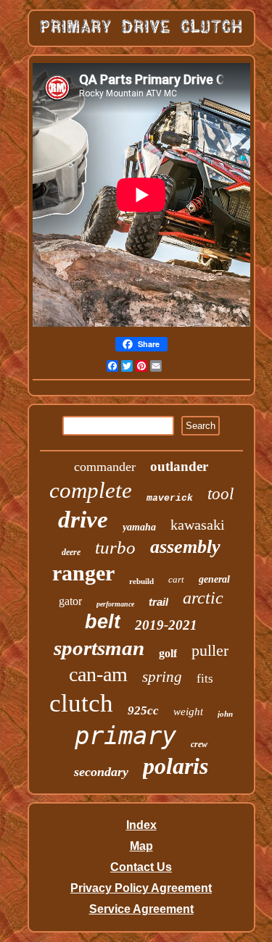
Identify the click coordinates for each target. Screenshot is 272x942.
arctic (203, 597)
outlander (179, 466)
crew (199, 744)
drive (83, 520)
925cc (143, 710)
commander (105, 466)
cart (176, 579)
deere (71, 552)
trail (158, 602)
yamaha (139, 527)
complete (90, 490)
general (214, 579)
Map (141, 846)
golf (168, 653)
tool (220, 494)
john (225, 713)
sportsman (99, 647)
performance (115, 604)
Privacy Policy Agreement (141, 888)
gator (70, 601)
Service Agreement (141, 909)
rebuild (141, 581)
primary (125, 735)
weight (188, 711)
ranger (83, 573)
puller (209, 650)
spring (162, 676)
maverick (170, 498)
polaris (175, 766)
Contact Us (141, 867)
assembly (185, 546)
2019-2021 (166, 625)
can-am (98, 674)
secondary (101, 771)
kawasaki (197, 525)
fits (205, 678)
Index (141, 825)
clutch (81, 703)
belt (102, 622)
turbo (115, 547)
